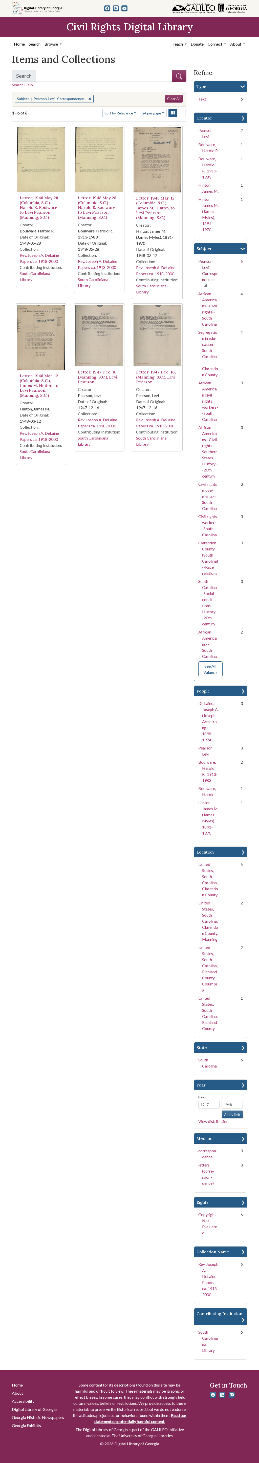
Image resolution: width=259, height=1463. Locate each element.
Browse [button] (52, 44)
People (203, 691)
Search (34, 44)
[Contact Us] (124, 8)
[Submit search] (179, 76)
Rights (202, 1202)
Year (201, 1085)
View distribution (213, 1121)
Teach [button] (178, 44)
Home (19, 44)
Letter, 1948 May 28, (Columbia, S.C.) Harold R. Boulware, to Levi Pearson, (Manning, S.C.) (39, 207)
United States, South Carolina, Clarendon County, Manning (208, 921)
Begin (202, 1097)
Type (201, 86)
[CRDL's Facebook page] (107, 8)
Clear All (173, 98)
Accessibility (23, 1401)
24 (151, 113)
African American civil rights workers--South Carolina (208, 401)
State (202, 1047)
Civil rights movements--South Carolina (207, 496)
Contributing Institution (219, 1313)
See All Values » (213, 669)
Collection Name (213, 1251)
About (17, 1393)
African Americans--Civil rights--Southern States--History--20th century (208, 451)
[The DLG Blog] (116, 8)
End (225, 1097)
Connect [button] (215, 44)
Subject (204, 248)
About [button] (236, 44)
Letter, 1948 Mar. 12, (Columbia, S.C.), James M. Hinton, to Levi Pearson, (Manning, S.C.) (156, 207)
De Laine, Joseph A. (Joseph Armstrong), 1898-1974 (208, 721)
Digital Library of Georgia (34, 1409)
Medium (204, 1138)
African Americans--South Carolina (207, 644)
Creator (204, 118)
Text (202, 98)
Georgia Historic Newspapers (38, 1417)
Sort (118, 113)
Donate (197, 44)
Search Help (22, 84)
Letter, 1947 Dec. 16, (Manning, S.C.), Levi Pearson (98, 376)
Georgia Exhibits (26, 1425)
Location (205, 852)
